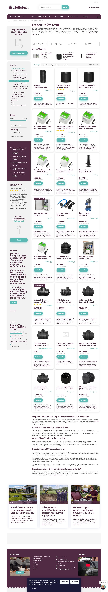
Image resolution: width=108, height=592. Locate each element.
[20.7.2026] (23, 494)
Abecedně (65, 65)
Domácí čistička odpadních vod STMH (19, 71)
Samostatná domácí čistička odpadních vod (20, 74)
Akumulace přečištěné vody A (20, 89)
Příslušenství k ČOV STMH (19, 81)
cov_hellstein (61, 565)
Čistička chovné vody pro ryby (18, 105)
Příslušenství (14, 100)
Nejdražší (45, 65)
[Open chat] (103, 587)
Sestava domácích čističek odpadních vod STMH (19, 78)
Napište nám (36, 562)
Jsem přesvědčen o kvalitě (17, 332)
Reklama (35, 569)
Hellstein (16, 132)
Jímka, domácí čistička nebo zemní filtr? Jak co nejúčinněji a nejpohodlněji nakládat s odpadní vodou (18, 277)
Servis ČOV (14, 98)
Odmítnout (64, 582)
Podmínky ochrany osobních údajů (42, 556)
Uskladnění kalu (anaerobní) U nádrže (20, 83)
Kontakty (35, 567)
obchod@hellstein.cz (63, 557)
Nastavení (34, 588)
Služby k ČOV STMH (18, 94)
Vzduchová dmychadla (18, 92)
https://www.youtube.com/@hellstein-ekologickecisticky (66, 568)
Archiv (13, 302)
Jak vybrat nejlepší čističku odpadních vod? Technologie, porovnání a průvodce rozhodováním (18, 260)
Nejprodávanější (55, 65)
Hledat (65, 7)
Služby (12, 103)
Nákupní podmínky (37, 558)
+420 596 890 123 (62, 559)
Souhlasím (74, 582)
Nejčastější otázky (37, 560)
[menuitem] (18, 16)
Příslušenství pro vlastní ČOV (20, 86)
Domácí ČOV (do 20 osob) (18, 68)
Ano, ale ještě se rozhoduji (17, 335)
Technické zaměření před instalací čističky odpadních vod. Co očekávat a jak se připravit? (18, 292)
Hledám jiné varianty (15, 338)
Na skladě (16, 125)
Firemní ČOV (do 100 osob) (18, 96)
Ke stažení (35, 564)
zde (51, 584)
